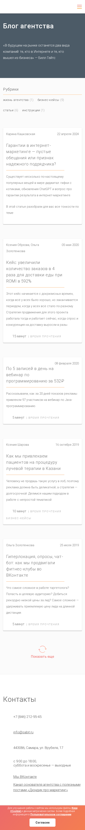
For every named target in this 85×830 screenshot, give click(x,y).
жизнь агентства (16, 100)
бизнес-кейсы (48, 100)
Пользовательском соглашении (50, 814)
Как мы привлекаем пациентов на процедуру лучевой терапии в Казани (33, 462)
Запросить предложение (68, 8)
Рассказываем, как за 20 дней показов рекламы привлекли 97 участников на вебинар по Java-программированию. (41, 400)
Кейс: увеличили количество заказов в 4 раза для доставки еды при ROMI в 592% (34, 272)
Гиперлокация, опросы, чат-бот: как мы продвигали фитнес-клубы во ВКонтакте (34, 566)
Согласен (42, 822)
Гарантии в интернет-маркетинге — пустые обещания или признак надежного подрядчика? (31, 154)
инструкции (31, 110)
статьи (8, 110)
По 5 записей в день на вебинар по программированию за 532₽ (35, 374)
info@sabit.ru (23, 732)
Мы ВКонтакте (25, 777)
